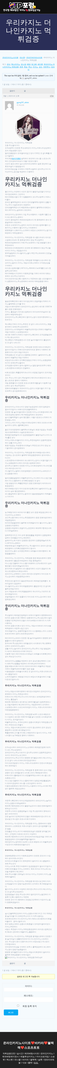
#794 (51, 96)
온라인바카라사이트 (34, 58)
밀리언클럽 (16, 159)
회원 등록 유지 (30, 1006)
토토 (36, 1063)
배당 (29, 64)
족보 (25, 67)
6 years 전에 (48, 76)
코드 (40, 67)
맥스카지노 (15, 64)
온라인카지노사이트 (10, 58)
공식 (8, 64)
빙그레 (34, 64)
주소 (30, 67)
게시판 (22, 58)
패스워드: (28, 995)
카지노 (35, 67)
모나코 (23, 64)
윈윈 (21, 67)
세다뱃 (40, 64)
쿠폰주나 (46, 67)
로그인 (11, 1012)
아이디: (28, 986)
